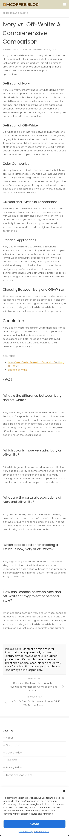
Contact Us (12, 745)
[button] (63, 791)
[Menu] (64, 4)
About (9, 737)
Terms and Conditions (19, 775)
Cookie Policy (26, 831)
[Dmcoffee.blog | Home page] (27, 4)
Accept (34, 824)
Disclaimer (12, 760)
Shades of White (17, 369)
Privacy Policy (41, 831)
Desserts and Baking (15, 13)
